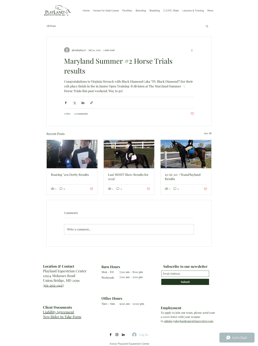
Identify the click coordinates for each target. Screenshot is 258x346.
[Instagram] (117, 335)
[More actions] (192, 50)
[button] (207, 26)
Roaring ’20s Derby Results (70, 174)
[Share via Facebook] (65, 102)
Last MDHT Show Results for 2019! (128, 176)
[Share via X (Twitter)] (74, 102)
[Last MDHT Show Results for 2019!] (129, 154)
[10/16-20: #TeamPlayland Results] (186, 154)
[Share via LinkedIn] (83, 102)
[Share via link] (91, 102)
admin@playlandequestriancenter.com (188, 321)
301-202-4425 (53, 285)
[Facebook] (111, 335)
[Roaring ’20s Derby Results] (72, 154)
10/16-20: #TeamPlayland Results (182, 176)
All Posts (51, 26)
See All (207, 133)
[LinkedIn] (123, 335)
